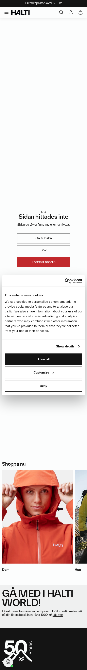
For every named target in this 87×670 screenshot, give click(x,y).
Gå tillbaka (43, 238)
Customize (41, 372)
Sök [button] (43, 250)
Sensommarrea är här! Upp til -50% (42, 3)
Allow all (43, 359)
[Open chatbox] (8, 662)
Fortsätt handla (43, 262)
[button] (6, 12)
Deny (43, 385)
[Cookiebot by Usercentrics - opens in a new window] (64, 281)
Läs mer (58, 615)
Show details (65, 346)
